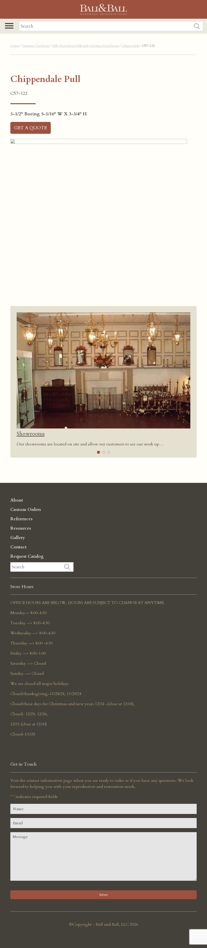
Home (15, 46)
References (21, 519)
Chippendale (131, 46)
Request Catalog (27, 556)
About (16, 500)
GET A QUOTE (30, 128)
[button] (9, 25)
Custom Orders (25, 509)
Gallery (17, 538)
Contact (18, 547)
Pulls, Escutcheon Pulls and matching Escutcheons (85, 46)
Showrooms (31, 434)
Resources (20, 528)
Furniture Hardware (36, 46)
